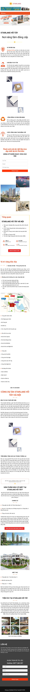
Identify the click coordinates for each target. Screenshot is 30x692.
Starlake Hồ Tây (11, 50)
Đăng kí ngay (15, 170)
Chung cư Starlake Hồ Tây (11, 690)
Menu (4, 13)
